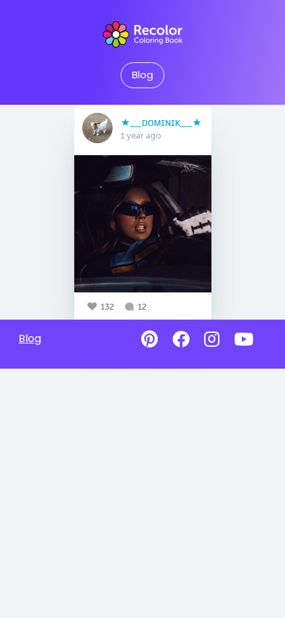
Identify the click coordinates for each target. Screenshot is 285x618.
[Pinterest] (149, 339)
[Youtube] (243, 339)
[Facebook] (181, 339)
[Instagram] (211, 339)
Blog (142, 75)
